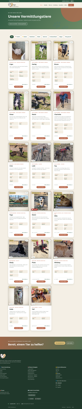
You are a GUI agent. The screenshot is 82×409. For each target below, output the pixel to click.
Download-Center (31, 377)
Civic (11, 166)
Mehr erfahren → (25, 84)
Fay (55, 166)
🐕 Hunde (17, 36)
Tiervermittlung (3, 369)
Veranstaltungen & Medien (5, 393)
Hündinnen (32, 36)
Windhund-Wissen (31, 373)
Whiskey (57, 263)
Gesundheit (61, 5)
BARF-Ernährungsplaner (32, 370)
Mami (34, 215)
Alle (12, 36)
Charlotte (57, 114)
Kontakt (70, 5)
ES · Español (58, 387)
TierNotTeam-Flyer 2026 (4, 392)
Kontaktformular (32, 395)
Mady (11, 263)
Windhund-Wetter (31, 371)
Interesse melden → (18, 86)
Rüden (38, 36)
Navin (34, 114)
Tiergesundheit (30, 369)
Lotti (33, 166)
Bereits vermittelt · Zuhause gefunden (18, 23)
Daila (11, 309)
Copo (11, 64)
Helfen (65, 5)
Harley (34, 64)
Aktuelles (45, 5)
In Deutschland (53, 36)
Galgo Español (2, 374)
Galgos (60, 36)
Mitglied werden (59, 374)
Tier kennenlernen (60, 343)
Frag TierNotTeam (31, 379)
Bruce (56, 64)
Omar (11, 114)
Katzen (1, 371)
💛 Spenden (58, 373)
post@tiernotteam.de (65, 1)
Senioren (45, 36)
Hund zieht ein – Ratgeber (32, 374)
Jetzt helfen (69, 343)
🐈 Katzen (24, 36)
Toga (11, 215)
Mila (55, 216)
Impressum (64, 407)
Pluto (34, 263)
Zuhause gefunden (3, 373)
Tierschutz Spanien (3, 376)
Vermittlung (55, 5)
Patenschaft (58, 376)
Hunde (1, 370)
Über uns (50, 5)
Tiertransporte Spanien (4, 377)
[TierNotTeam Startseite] (13, 5)
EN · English (58, 385)
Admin (73, 407)
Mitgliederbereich (59, 377)
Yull (33, 309)
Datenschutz (69, 407)
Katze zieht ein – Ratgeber (32, 376)
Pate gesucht (68, 36)
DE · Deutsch (59, 383)
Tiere (41, 5)
